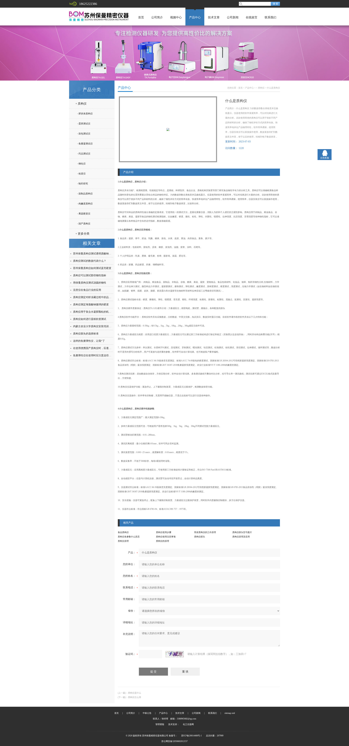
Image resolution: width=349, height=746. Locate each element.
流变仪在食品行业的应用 (87, 290)
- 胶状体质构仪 (85, 113)
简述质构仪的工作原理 (205, 532)
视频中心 (176, 17)
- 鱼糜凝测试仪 (85, 143)
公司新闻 (232, 17)
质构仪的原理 (162, 541)
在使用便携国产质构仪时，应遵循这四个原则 (98, 348)
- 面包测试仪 (83, 133)
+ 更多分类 (82, 233)
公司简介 (157, 17)
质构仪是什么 (134, 693)
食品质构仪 (123, 532)
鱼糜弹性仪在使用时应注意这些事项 (93, 355)
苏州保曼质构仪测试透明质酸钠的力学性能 (97, 253)
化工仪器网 (188, 724)
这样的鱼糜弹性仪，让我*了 (89, 341)
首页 (141, 17)
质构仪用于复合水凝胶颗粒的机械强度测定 (97, 311)
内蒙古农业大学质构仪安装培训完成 (93, 326)
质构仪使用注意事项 (166, 536)
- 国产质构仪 (83, 223)
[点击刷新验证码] (175, 654)
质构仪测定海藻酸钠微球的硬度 (91, 304)
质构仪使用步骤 (163, 532)
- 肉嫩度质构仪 (85, 203)
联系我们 (270, 17)
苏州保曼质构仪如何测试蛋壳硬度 (92, 268)
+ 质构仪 (81, 103)
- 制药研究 (82, 183)
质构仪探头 (199, 536)
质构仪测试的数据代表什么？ (89, 261)
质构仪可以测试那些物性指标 (89, 275)
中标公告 (147, 713)
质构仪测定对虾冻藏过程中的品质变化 (94, 297)
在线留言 (251, 17)
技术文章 (214, 17)
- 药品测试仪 (83, 153)
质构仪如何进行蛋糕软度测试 (89, 319)
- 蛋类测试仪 (83, 123)
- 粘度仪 (81, 173)
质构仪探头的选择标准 (86, 333)
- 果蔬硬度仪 (83, 213)
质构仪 (261, 88)
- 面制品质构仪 (85, 193)
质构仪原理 (123, 541)
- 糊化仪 (81, 163)
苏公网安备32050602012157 (174, 741)
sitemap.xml (229, 713)
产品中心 (195, 17)
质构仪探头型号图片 (242, 532)
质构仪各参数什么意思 (129, 536)
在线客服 (324, 158)
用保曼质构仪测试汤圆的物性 (89, 282)
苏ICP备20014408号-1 (191, 735)
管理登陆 (159, 724)
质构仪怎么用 (134, 697)
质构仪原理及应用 (241, 536)
